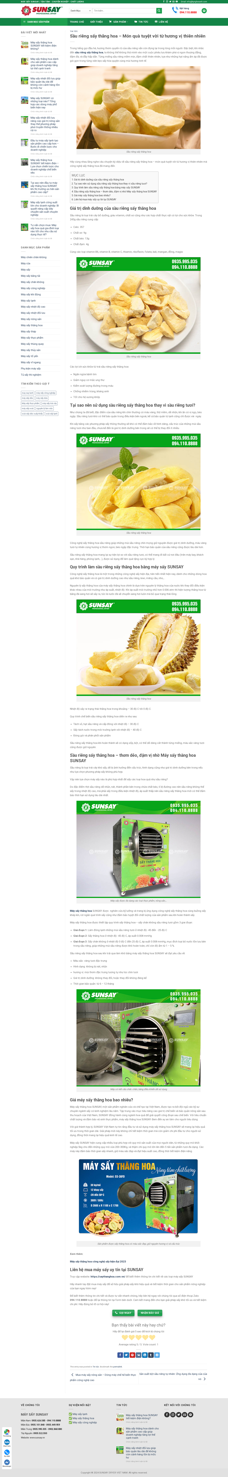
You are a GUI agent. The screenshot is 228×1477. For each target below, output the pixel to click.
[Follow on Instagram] (167, 2)
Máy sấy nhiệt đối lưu (33, 312)
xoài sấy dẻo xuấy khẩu (32, 414)
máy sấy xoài (28, 408)
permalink (117, 1367)
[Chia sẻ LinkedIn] (145, 1355)
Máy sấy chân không (32, 282)
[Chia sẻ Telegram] (157, 1355)
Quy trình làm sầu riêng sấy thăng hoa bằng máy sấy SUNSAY (107, 187)
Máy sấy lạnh (28, 300)
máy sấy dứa (41, 398)
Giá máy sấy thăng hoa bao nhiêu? (92, 195)
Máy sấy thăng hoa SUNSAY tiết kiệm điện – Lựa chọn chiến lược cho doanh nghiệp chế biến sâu (45, 166)
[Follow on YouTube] (177, 2)
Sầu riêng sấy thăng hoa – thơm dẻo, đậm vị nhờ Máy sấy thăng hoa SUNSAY (115, 191)
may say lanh (27, 393)
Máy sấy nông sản (31, 319)
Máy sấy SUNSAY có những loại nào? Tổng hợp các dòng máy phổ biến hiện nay (44, 103)
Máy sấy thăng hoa (31, 325)
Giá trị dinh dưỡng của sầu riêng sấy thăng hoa (99, 179)
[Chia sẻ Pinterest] (132, 1355)
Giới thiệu (96, 21)
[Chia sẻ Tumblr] (151, 1355)
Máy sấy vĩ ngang (31, 362)
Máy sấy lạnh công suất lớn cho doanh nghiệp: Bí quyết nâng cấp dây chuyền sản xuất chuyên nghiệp (45, 208)
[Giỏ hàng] (204, 10)
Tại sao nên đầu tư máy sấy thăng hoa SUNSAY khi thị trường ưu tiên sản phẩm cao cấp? (45, 187)
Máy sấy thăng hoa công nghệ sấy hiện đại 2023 (98, 1261)
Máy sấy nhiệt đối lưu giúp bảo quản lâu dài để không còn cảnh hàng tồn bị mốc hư (45, 83)
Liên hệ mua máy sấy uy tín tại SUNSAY (95, 199)
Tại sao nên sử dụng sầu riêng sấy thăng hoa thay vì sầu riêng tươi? (110, 183)
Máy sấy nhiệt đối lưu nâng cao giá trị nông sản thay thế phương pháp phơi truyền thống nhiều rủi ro (45, 124)
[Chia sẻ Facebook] (120, 1355)
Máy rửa (25, 263)
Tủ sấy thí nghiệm (31, 374)
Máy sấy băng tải (30, 275)
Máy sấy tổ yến (29, 356)
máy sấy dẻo (27, 398)
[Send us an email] (173, 2)
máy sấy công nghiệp (45, 393)
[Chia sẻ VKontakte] (138, 1355)
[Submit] (159, 10)
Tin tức (74, 31)
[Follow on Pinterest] (190, 1414)
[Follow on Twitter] (170, 2)
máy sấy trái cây (49, 403)
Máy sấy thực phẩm (32, 337)
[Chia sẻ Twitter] (126, 1355)
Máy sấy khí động (31, 294)
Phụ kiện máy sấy (31, 368)
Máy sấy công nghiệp (33, 288)
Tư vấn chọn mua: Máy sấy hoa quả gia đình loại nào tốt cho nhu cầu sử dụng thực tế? (45, 230)
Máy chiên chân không (34, 257)
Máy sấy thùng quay (32, 343)
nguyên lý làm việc (44, 408)
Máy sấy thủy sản (30, 350)
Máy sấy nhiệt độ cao (33, 306)
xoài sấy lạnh (51, 414)
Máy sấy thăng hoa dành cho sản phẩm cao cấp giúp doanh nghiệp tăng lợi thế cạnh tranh (44, 63)
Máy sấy (25, 269)
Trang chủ (77, 21)
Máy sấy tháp (28, 331)
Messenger (7, 1466)
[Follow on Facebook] (164, 2)
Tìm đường (7, 1436)
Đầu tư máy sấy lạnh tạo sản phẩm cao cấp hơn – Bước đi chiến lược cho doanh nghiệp (45, 145)
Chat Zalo (7, 1446)
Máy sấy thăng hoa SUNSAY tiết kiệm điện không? (43, 45)
